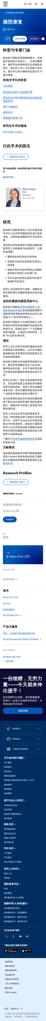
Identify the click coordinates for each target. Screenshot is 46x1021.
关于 (8, 39)
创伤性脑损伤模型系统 (25, 438)
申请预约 (10, 519)
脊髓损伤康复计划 (13, 117)
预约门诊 (11, 29)
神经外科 (8, 112)
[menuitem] (7, 39)
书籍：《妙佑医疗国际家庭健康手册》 (19, 633)
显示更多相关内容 (11, 615)
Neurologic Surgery (13, 131)
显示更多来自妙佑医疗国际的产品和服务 (20, 639)
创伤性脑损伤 (9, 609)
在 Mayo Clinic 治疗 (11, 511)
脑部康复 (13, 21)
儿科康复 (8, 85)
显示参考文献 (9, 579)
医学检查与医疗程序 (15, 13)
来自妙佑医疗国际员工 (13, 504)
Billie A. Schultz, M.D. (29, 190)
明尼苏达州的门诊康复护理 (17, 92)
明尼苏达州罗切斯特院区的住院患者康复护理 (22, 99)
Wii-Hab (6, 603)
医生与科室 (20, 39)
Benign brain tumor (11, 597)
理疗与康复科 (10, 106)
